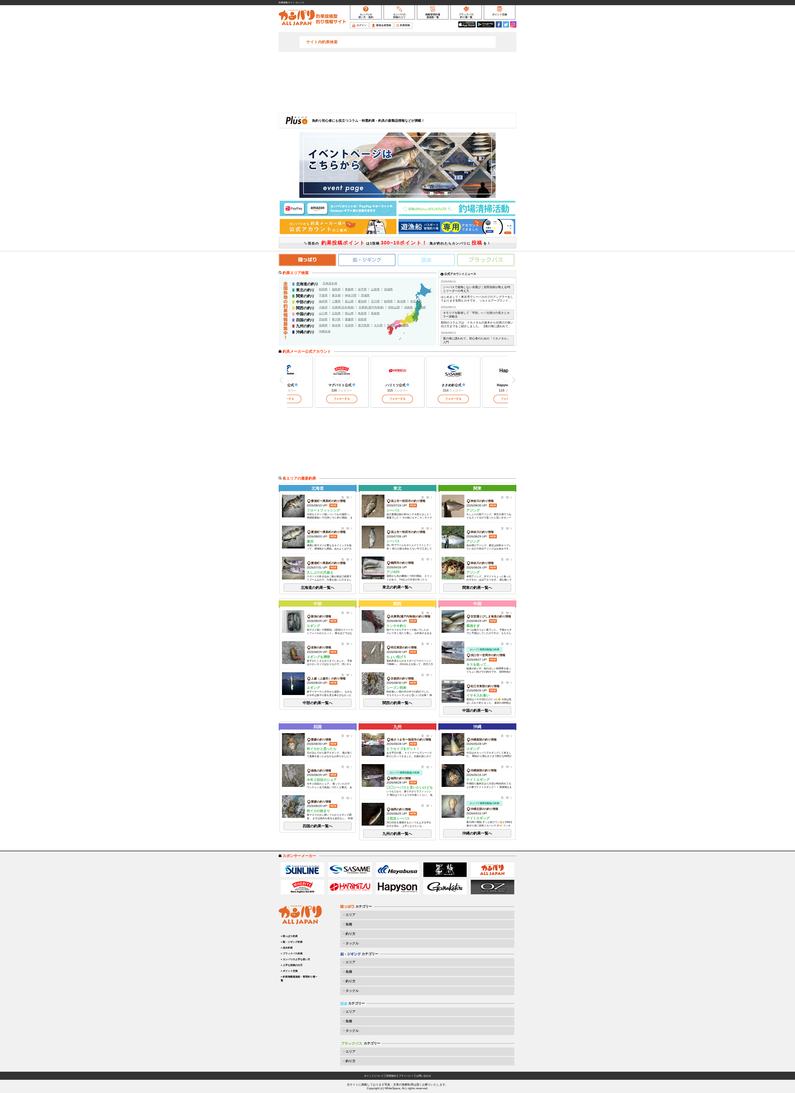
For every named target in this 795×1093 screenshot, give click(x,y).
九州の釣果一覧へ (397, 834)
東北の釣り (305, 290)
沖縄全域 (324, 331)
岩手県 (362, 289)
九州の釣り (305, 326)
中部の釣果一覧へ (317, 703)
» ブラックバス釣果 (292, 953)
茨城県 (365, 295)
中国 (477, 603)
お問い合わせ (423, 1075)
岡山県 (349, 313)
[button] (514, 380)
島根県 (375, 313)
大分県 (378, 325)
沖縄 (477, 726)
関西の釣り (305, 308)
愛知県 (362, 301)
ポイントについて (374, 1075)
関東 (477, 488)
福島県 (336, 289)
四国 (317, 726)
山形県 (375, 289)
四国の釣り (305, 320)
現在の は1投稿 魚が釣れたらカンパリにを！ (399, 242)
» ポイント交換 (289, 970)
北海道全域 (330, 283)
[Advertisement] (397, 82)
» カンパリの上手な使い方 (295, 959)
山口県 (323, 313)
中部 (317, 603)
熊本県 (336, 325)
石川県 (375, 301)
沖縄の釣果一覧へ (477, 833)
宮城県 (388, 289)
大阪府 (323, 307)
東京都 (336, 295)
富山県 (349, 301)
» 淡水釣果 (287, 947)
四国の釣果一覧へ (317, 826)
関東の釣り (305, 296)
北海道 (317, 488)
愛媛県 (349, 319)
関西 (397, 603)
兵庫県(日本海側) (343, 307)
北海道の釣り (307, 284)
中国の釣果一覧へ (477, 710)
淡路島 (408, 307)
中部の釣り (305, 302)
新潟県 (401, 301)
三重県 (336, 301)
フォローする (342, 398)
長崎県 (391, 325)
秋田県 (323, 289)
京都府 (421, 307)
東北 (397, 488)
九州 (397, 726)
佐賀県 (349, 325)
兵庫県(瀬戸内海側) (371, 307)
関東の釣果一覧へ (477, 588)
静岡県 (388, 301)
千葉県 (323, 295)
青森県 (349, 289)
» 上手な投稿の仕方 (292, 965)
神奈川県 (351, 295)
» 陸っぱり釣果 (289, 936)
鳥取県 (362, 313)
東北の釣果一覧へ (397, 587)
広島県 (336, 313)
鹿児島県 (364, 325)
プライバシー (406, 1075)
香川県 (336, 319)
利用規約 (391, 1075)
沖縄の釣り (305, 332)
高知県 (323, 319)
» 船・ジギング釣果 (292, 941)
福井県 (323, 301)
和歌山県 (394, 307)
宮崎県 (323, 325)
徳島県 (362, 319)
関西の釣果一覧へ (397, 703)
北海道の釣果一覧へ (317, 588)
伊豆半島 (416, 301)
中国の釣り (305, 314)
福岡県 (404, 325)
